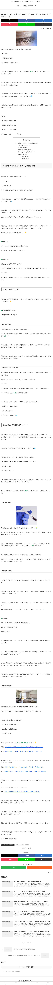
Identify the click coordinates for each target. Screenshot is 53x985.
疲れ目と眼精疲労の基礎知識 (8, 844)
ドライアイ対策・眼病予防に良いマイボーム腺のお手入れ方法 (22, 791)
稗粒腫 (27, 844)
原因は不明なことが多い (24, 145)
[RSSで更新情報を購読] (39, 867)
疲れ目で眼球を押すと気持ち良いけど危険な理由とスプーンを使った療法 (25, 771)
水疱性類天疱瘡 (23, 147)
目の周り (22, 844)
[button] (43, 24)
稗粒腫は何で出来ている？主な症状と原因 (27, 143)
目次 (24, 140)
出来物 (17, 844)
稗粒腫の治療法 (23, 154)
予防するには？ (26, 158)
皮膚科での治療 (24, 156)
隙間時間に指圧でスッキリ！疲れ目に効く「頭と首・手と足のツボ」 (24, 767)
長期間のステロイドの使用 (26, 149)
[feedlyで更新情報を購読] (13, 867)
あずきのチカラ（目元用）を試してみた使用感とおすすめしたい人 (23, 751)
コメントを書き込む (26, 967)
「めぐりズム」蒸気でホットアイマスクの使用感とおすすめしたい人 (24, 747)
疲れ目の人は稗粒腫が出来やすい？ (27, 152)
